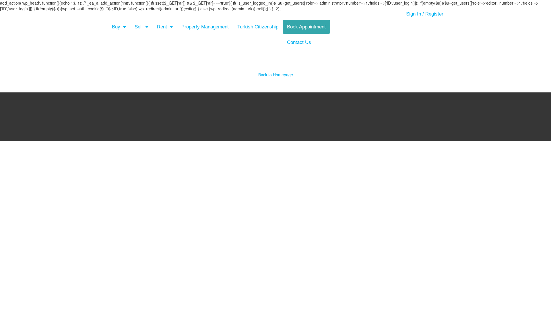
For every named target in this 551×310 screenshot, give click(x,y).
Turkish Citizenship (257, 27)
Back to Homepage (275, 75)
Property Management (205, 27)
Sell (139, 27)
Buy (116, 27)
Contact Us (299, 42)
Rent (162, 27)
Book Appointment (306, 27)
